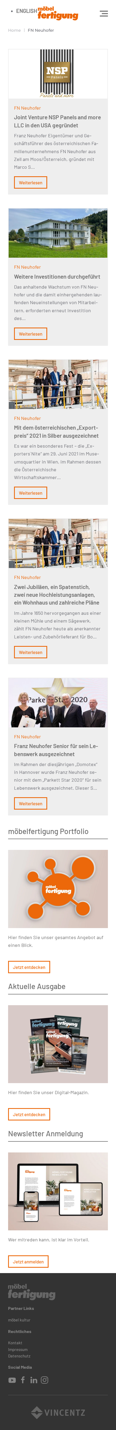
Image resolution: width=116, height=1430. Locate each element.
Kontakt (15, 1342)
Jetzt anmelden (28, 1261)
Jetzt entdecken (29, 967)
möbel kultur (19, 1319)
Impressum (18, 1349)
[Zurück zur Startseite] (58, 13)
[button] (104, 13)
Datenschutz (19, 1355)
